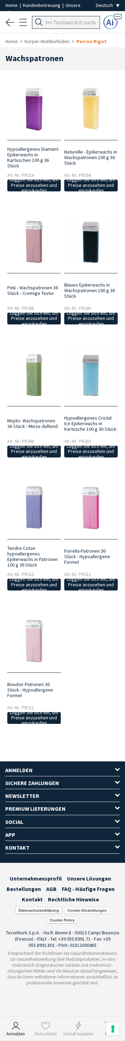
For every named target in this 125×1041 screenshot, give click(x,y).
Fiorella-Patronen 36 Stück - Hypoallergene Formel (87, 556)
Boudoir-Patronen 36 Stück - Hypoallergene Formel (30, 689)
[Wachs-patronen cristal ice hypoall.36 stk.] (91, 374)
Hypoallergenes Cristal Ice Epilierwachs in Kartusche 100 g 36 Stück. (90, 423)
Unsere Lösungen (89, 878)
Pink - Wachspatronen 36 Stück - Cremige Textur (32, 290)
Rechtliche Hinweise (73, 899)
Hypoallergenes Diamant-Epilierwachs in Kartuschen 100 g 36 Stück (33, 157)
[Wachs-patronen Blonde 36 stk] (91, 108)
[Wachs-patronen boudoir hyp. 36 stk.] (34, 640)
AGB (51, 888)
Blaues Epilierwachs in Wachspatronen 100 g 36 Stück (89, 290)
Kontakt (32, 899)
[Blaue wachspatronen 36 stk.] (91, 241)
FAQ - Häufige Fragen (88, 888)
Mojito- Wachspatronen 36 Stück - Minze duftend (32, 423)
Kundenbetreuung (42, 5)
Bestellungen (24, 888)
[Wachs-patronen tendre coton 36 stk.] (34, 507)
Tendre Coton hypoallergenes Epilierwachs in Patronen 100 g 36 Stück (32, 556)
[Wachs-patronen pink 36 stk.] (34, 241)
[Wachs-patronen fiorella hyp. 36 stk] (91, 507)
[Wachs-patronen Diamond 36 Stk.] (34, 108)
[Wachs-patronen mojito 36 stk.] (34, 374)
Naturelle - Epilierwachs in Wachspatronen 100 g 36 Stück (90, 157)
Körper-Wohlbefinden (47, 41)
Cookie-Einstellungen (87, 910)
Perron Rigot (91, 41)
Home (12, 5)
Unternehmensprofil (36, 878)
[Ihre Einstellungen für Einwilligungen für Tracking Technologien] (112, 1028)
